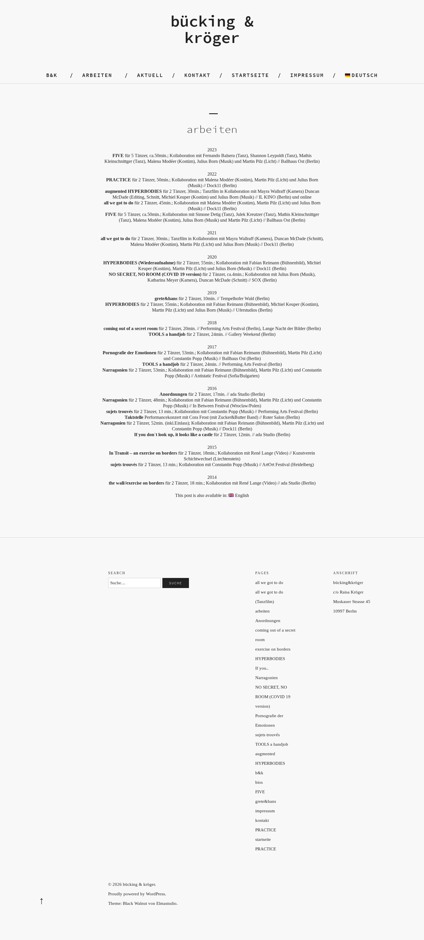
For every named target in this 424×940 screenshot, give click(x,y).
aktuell (150, 75)
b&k (51, 75)
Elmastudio (166, 903)
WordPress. (156, 894)
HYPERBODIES (270, 658)
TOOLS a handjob (271, 744)
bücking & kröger (212, 29)
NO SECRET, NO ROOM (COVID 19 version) (272, 697)
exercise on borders (272, 649)
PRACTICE (265, 830)
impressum (307, 75)
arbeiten (97, 75)
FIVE (260, 792)
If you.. (262, 668)
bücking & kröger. (139, 884)
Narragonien (266, 677)
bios (259, 782)
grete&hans (265, 801)
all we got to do (269, 582)
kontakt (197, 75)
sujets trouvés (267, 734)
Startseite (250, 75)
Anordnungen (267, 620)
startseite (263, 839)
